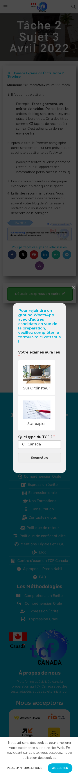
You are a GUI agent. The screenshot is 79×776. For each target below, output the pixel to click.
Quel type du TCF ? (36, 437)
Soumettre (39, 458)
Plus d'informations (25, 768)
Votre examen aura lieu (39, 354)
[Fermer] (73, 287)
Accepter (60, 768)
